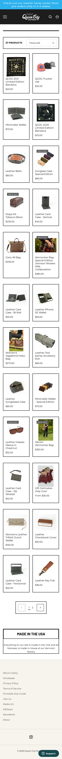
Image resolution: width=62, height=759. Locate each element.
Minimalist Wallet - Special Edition (45, 400)
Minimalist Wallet (16, 124)
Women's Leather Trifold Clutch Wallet (16, 537)
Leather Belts (14, 171)
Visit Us (7, 699)
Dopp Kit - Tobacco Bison (14, 216)
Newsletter (9, 714)
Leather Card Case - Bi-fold (13, 311)
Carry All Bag (13, 257)
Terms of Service (12, 688)
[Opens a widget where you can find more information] (48, 753)
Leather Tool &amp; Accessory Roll (45, 355)
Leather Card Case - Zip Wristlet (13, 491)
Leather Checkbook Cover (45, 536)
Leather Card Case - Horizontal (16, 582)
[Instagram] (31, 737)
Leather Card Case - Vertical (43, 216)
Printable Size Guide (14, 693)
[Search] (50, 17)
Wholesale (9, 678)
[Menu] (5, 17)
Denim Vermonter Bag (44, 444)
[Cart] (57, 17)
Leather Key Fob (45, 580)
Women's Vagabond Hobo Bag (15, 355)
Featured (34, 42)
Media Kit (8, 704)
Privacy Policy (10, 683)
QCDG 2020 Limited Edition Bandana (44, 127)
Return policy (10, 672)
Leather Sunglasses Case (15, 400)
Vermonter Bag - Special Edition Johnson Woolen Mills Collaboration (45, 263)
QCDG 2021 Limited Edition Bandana (15, 81)
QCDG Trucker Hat (43, 80)
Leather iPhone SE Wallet (44, 311)
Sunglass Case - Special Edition (44, 173)
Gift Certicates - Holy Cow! (44, 490)
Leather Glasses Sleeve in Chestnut (15, 445)
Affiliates (8, 709)
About (6, 719)
